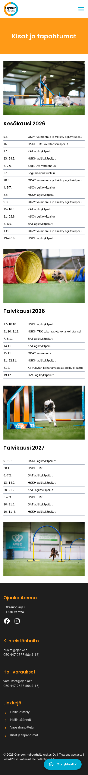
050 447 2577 (13, 686)
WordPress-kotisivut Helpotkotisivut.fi (29, 759)
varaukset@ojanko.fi (17, 681)
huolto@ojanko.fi (15, 650)
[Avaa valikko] (81, 9)
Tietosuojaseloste (70, 755)
